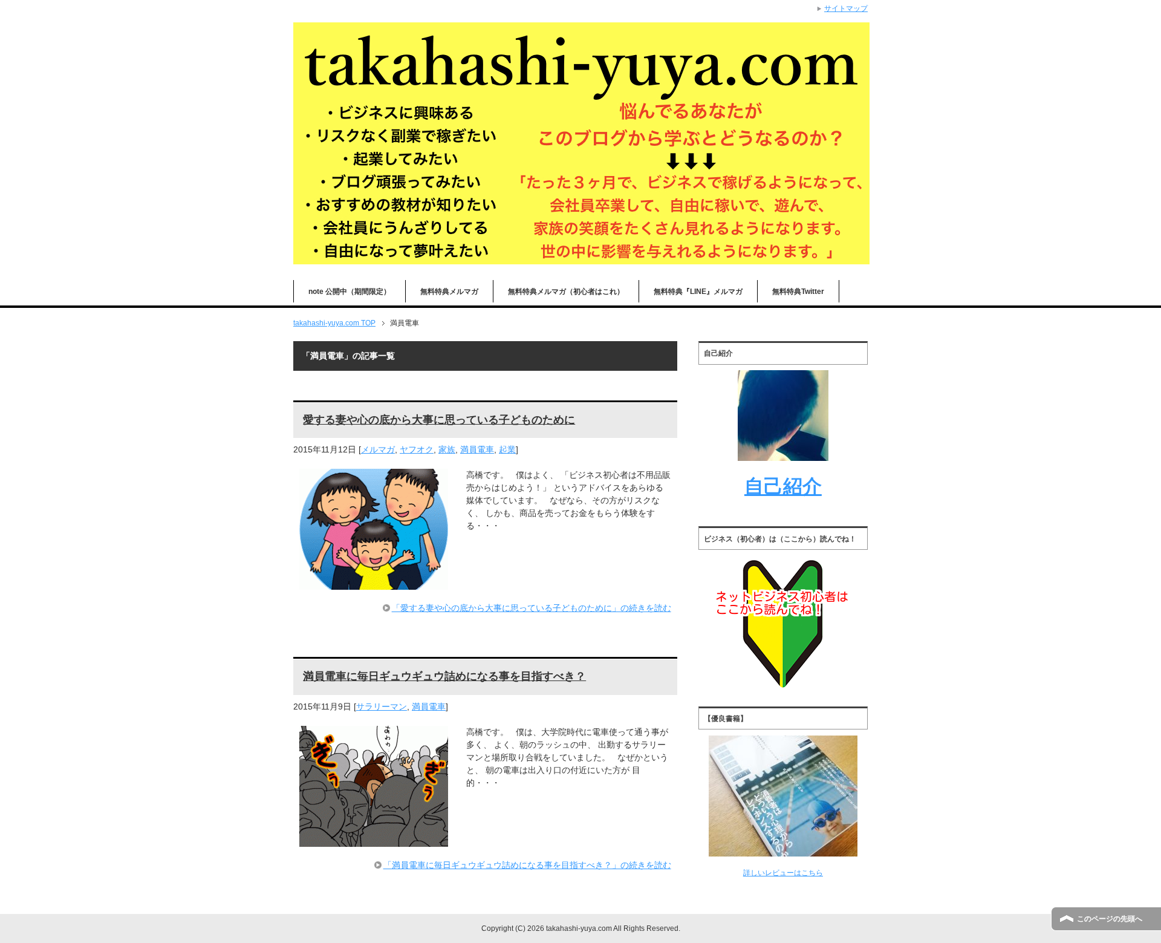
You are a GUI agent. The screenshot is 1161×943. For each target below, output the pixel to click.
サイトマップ (846, 8)
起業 (507, 449)
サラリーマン (381, 706)
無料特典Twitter (798, 291)
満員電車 (477, 449)
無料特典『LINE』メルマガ (698, 291)
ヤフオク (417, 449)
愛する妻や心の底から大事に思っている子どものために (439, 420)
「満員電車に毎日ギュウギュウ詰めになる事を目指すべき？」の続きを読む (527, 865)
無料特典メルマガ (449, 291)
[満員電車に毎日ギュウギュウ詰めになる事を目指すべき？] (373, 840)
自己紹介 (783, 486)
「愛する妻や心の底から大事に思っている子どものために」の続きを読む (531, 608)
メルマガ (378, 449)
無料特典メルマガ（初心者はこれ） (566, 291)
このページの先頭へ (1109, 919)
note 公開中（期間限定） (349, 291)
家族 (446, 449)
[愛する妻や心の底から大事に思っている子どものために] (373, 583)
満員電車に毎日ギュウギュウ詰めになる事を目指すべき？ (444, 676)
